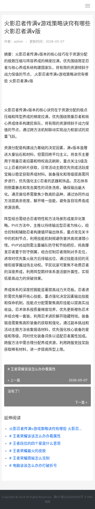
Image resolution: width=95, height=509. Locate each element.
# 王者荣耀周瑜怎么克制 (29, 458)
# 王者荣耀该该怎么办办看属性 (35, 436)
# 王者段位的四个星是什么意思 (35, 443)
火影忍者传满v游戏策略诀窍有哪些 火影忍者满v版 (46, 428)
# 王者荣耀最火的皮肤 (27, 450)
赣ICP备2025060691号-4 (70, 497)
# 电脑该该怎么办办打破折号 (33, 465)
